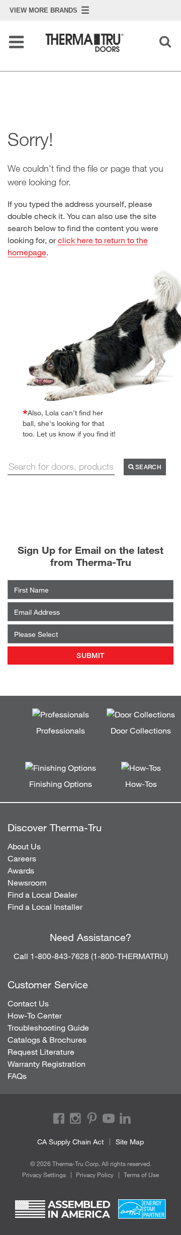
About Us (24, 846)
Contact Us (28, 1003)
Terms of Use (141, 1175)
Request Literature (41, 1051)
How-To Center (35, 1015)
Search (147, 467)
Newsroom (27, 882)
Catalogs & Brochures (47, 1039)
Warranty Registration (46, 1063)
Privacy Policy (95, 1175)
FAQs (17, 1075)
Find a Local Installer (45, 906)
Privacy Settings (44, 1175)
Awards (21, 870)
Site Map (130, 1141)
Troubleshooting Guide (48, 1027)
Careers (22, 858)
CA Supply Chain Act (70, 1141)
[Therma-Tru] (93, 43)
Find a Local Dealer (42, 894)
